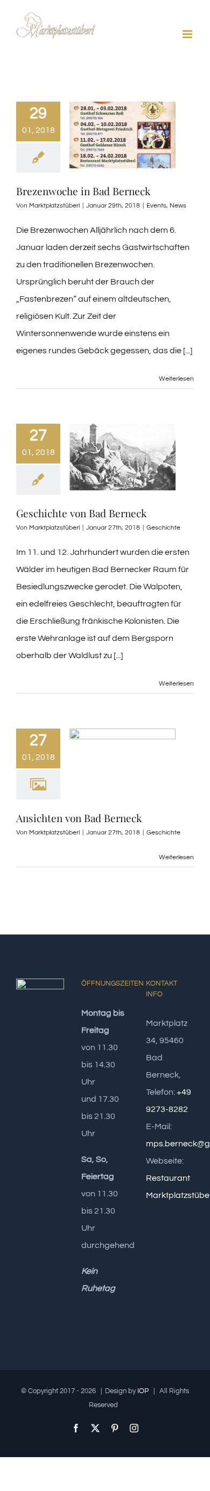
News (178, 205)
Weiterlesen (176, 378)
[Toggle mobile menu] (188, 34)
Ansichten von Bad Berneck (79, 818)
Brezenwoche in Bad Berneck (83, 191)
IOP (143, 1391)
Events (156, 205)
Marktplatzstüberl (54, 205)
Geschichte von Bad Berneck (81, 513)
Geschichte (163, 527)
